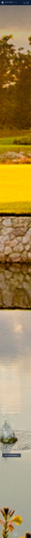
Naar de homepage (11, 455)
